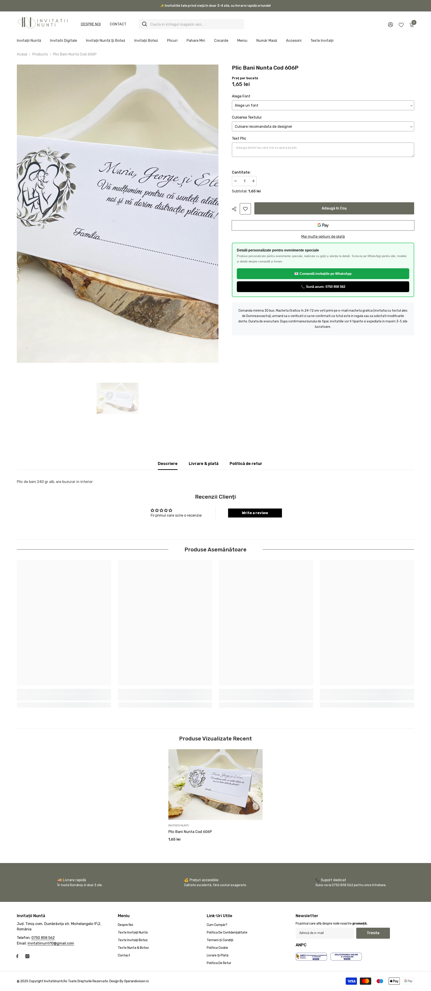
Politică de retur (246, 463)
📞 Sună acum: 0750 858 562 (323, 286)
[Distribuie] (236, 209)
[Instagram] (27, 956)
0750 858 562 (43, 938)
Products (40, 54)
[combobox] (195, 24)
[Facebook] (17, 956)
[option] (117, 213)
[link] (245, 208)
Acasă (22, 54)
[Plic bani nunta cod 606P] (215, 784)
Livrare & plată (203, 463)
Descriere (168, 463)
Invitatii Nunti (178, 825)
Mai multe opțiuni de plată (323, 236)
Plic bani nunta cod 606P (190, 832)
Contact (118, 24)
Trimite (373, 933)
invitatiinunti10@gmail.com (51, 943)
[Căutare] (191, 24)
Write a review (255, 513)
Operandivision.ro (136, 981)
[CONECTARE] (390, 24)
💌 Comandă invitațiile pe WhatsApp (323, 273)
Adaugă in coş (334, 208)
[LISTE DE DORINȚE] (401, 24)
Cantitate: (241, 172)
